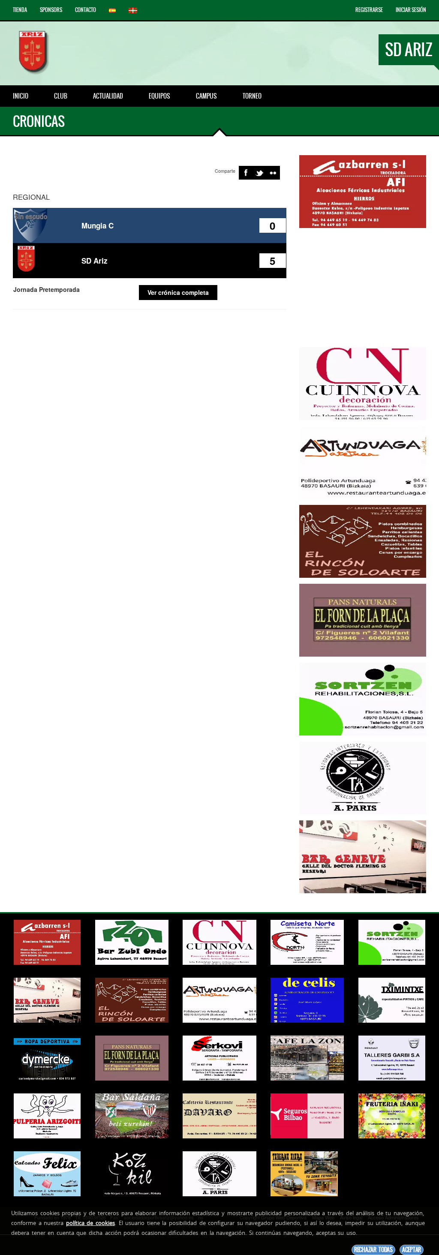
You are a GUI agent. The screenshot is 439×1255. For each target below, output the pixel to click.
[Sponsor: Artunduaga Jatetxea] (362, 461)
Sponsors (51, 10)
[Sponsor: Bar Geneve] (362, 856)
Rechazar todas (373, 1249)
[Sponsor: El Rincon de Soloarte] (362, 540)
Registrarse (369, 10)
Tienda (20, 10)
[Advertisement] (366, 287)
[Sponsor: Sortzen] (362, 698)
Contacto (85, 10)
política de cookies (90, 1223)
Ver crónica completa (178, 292)
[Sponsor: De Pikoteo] (362, 619)
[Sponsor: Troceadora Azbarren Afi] (362, 190)
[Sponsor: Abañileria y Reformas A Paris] (362, 777)
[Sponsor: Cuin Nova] (362, 382)
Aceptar (411, 1249)
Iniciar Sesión (411, 10)
